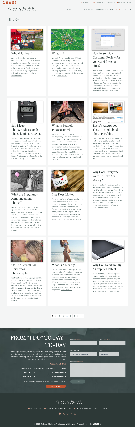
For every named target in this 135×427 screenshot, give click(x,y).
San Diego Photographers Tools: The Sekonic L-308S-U (26, 129)
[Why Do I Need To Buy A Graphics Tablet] (108, 261)
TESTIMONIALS (101, 10)
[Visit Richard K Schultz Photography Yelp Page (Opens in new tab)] (16, 2)
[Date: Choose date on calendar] (120, 354)
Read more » (16, 76)
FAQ (112, 10)
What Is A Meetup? (64, 265)
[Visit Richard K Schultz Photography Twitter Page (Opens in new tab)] (7, 2)
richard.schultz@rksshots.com (105, 2)
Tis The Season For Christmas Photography (23, 269)
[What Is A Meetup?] (67, 261)
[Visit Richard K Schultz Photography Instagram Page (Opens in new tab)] (10, 2)
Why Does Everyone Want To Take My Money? (106, 176)
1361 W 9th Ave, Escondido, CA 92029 (91, 408)
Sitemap (72, 424)
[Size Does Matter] (67, 191)
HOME (68, 10)
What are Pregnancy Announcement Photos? (24, 198)
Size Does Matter (63, 194)
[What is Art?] (67, 50)
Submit (78, 381)
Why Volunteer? (21, 53)
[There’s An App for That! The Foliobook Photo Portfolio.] (108, 122)
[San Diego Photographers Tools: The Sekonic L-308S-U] (27, 122)
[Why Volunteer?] (27, 50)
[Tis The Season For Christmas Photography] (27, 261)
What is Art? (60, 53)
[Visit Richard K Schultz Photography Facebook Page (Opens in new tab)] (4, 2)
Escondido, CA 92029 (125, 2)
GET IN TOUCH (56, 386)
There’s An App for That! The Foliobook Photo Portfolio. (106, 129)
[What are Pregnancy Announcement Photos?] (27, 191)
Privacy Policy (82, 424)
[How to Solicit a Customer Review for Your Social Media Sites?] (108, 50)
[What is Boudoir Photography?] (67, 122)
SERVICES (86, 10)
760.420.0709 (87, 2)
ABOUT (76, 10)
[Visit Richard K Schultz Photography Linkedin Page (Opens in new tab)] (13, 2)
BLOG (118, 10)
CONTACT (127, 10)
